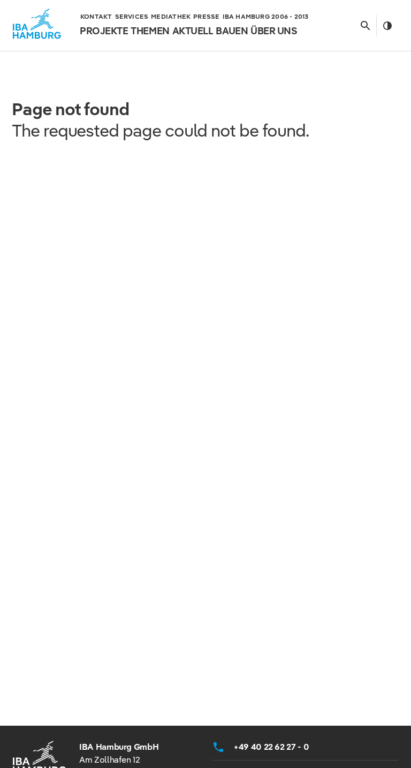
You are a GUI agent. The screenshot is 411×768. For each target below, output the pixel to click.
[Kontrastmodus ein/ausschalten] (387, 25)
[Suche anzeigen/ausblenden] (365, 25)
